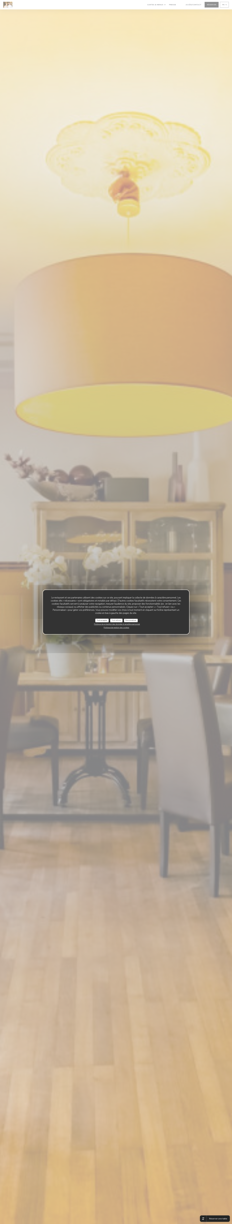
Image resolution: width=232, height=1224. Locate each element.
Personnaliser (130, 620)
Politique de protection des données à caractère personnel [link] (117, 624)
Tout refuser (116, 620)
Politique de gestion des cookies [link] (116, 627)
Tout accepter (102, 620)
